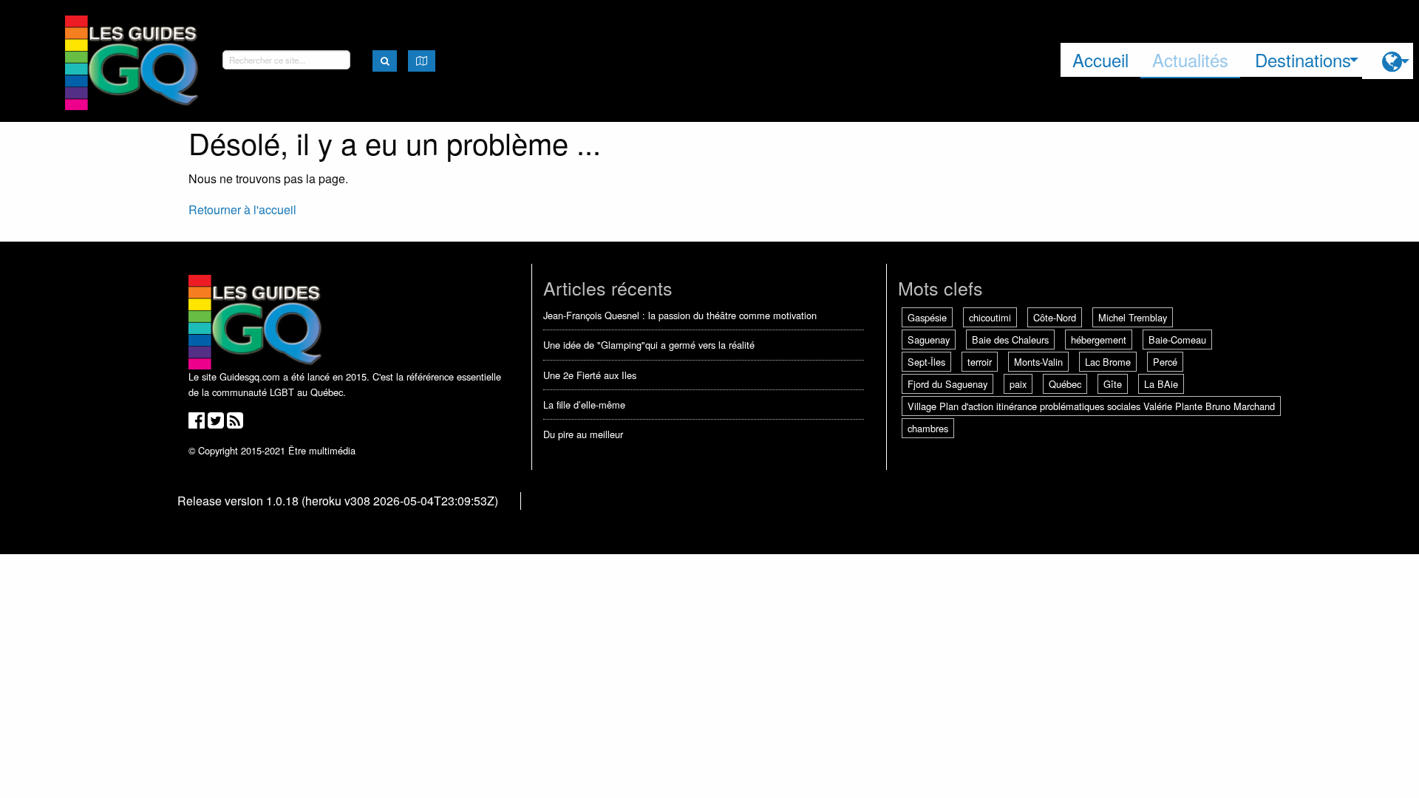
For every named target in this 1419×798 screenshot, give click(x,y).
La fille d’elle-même (584, 405)
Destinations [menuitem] (1303, 59)
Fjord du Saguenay (947, 384)
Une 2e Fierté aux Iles (589, 375)
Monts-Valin (1038, 362)
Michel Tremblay (1132, 317)
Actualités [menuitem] (1190, 59)
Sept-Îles (926, 362)
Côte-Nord (1054, 317)
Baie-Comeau (1177, 339)
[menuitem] (1387, 61)
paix (1018, 384)
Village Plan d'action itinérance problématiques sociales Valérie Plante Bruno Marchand (1091, 406)
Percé (1165, 362)
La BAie (1161, 384)
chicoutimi (990, 317)
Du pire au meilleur (583, 434)
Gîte (1112, 384)
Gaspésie (927, 317)
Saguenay (929, 339)
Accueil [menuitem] (1100, 59)
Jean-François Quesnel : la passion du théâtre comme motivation (680, 315)
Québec (1065, 384)
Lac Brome (1108, 362)
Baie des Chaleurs (1010, 339)
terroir (979, 362)
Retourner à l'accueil (242, 209)
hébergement (1098, 339)
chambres (928, 428)
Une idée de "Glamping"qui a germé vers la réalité (649, 345)
